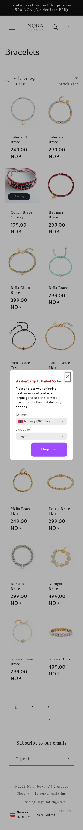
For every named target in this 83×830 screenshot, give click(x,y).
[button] (67, 377)
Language (23, 429)
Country (21, 415)
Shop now (49, 449)
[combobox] (34, 421)
